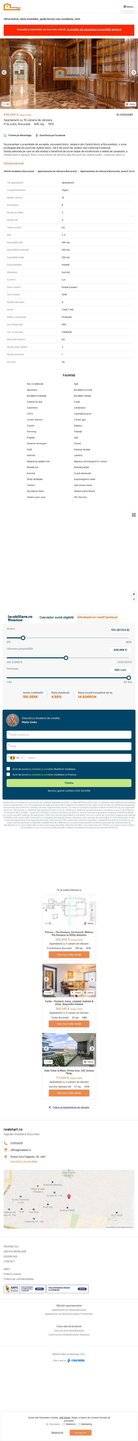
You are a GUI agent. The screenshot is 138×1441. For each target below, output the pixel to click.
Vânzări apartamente (69, 1305)
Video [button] (77, 992)
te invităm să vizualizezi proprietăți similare (94, 29)
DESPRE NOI (10, 1256)
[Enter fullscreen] (133, 514)
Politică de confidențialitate (19, 1279)
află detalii (64, 1417)
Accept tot (80, 1432)
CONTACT (9, 1261)
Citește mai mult (14, 163)
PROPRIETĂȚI (11, 1246)
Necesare (55, 1424)
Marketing (86, 1424)
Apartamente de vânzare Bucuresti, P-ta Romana (69, 1314)
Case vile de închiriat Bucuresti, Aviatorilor (69, 1334)
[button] (4, 72)
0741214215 (16, 1143)
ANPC (7, 1269)
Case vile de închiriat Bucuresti (69, 1330)
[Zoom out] (133, 599)
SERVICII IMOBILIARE (15, 1251)
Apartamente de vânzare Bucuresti (57, 171)
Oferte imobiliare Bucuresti (19, 171)
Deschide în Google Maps (24, 1161)
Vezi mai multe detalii (69, 954)
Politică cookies (12, 1274)
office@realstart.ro (20, 1150)
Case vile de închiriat (69, 1326)
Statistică (70, 1424)
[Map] (69, 557)
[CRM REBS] (76, 1360)
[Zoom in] (133, 594)
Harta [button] (132, 104)
